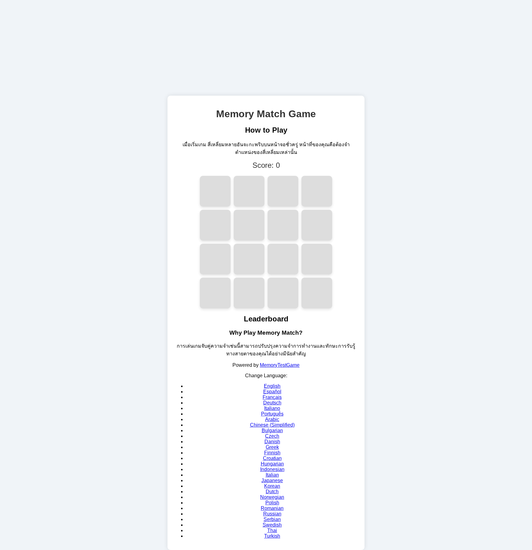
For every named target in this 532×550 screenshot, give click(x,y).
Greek (272, 447)
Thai (272, 530)
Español (272, 391)
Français (272, 397)
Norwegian (272, 497)
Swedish (272, 524)
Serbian (272, 519)
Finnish (272, 452)
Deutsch (272, 402)
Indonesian (272, 469)
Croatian (272, 458)
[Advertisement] (266, 46)
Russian (272, 513)
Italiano (272, 408)
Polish (272, 502)
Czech (272, 436)
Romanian (272, 508)
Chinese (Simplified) (272, 425)
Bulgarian (272, 430)
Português (272, 413)
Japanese (272, 480)
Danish (272, 441)
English (272, 386)
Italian (272, 475)
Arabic (272, 419)
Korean (272, 486)
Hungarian (272, 463)
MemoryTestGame (280, 365)
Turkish (272, 536)
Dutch (272, 491)
